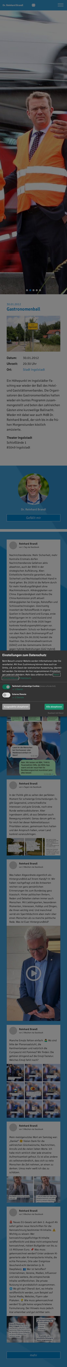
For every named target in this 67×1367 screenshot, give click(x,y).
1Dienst (17, 689)
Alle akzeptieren (54, 706)
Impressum (25, 678)
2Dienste (18, 697)
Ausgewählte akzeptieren (16, 706)
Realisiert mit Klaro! (55, 713)
